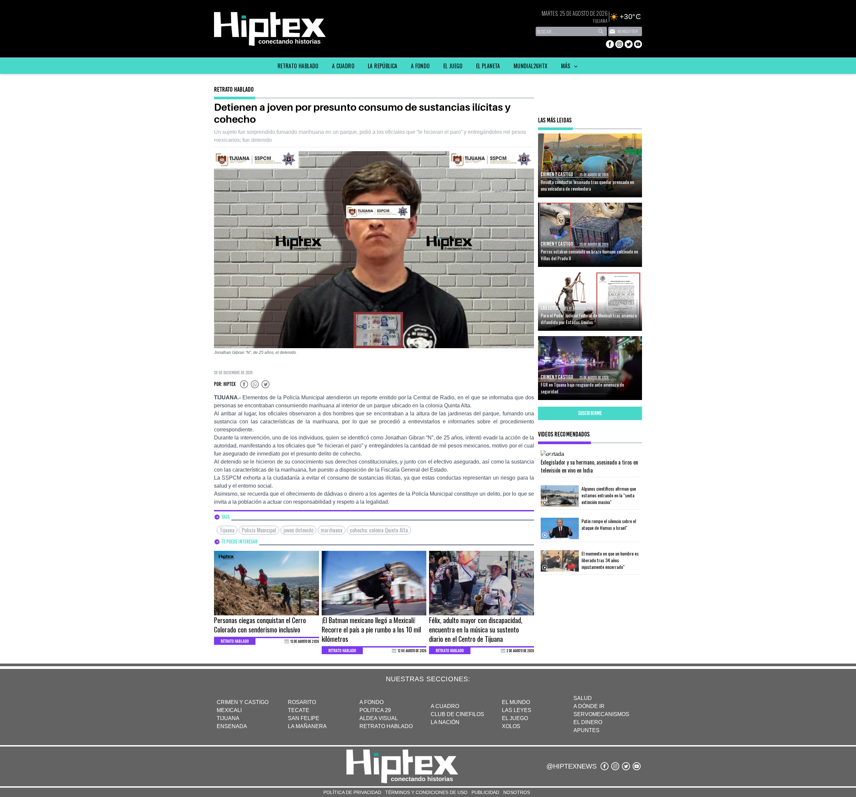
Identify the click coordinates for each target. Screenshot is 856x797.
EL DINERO (587, 722)
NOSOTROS (516, 792)
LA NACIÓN (445, 722)
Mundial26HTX (531, 66)
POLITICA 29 (375, 710)
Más (566, 66)
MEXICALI (229, 710)
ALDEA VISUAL (378, 718)
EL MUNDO (516, 702)
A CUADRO (445, 706)
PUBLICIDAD (485, 792)
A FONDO (371, 702)
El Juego (453, 66)
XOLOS (511, 726)
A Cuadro (343, 66)
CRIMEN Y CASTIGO (243, 702)
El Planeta (488, 66)
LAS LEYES (516, 710)
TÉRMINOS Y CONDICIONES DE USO (426, 792)
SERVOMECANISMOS (601, 714)
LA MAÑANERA (307, 726)
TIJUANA (228, 718)
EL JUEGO (515, 718)
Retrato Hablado (298, 66)
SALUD (582, 698)
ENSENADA (232, 726)
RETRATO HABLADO (386, 726)
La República (383, 66)
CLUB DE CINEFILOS (457, 714)
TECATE (298, 710)
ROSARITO (302, 702)
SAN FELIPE (303, 718)
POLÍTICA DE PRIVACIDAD (352, 792)
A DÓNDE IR (589, 706)
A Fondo (420, 66)
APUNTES (586, 730)
